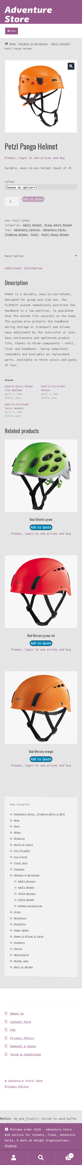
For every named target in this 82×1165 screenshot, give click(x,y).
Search (41, 1158)
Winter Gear (21, 961)
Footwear (19, 869)
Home (13, 43)
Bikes (17, 832)
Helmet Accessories (30, 906)
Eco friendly (22, 851)
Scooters (19, 942)
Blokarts (19, 838)
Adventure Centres (27, 229)
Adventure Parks (54, 229)
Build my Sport (23, 844)
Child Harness (26, 893)
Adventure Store (28, 14)
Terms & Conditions (25, 1054)
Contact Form (20, 1021)
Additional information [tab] (24, 268)
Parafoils (20, 924)
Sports (18, 948)
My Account (13, 1158)
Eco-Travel (20, 857)
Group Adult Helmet (58, 225)
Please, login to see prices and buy (35, 157)
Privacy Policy (22, 1038)
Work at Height (23, 967)
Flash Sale (20, 863)
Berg (16, 826)
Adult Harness (26, 881)
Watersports (21, 955)
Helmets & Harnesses (33, 43)
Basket (63, 1154)
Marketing (20, 918)
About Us (17, 1013)
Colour (10, 181)
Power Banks (21, 930)
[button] (71, 66)
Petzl (34, 234)
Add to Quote (33, 199)
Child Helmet (26, 899)
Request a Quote (23, 1046)
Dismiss (11, 1145)
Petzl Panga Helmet (55, 234)
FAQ (12, 1029)
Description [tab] (14, 256)
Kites (17, 912)
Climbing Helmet (16, 234)
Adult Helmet (60, 43)
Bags (16, 820)
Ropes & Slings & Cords (28, 936)
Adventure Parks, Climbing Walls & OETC (39, 814)
